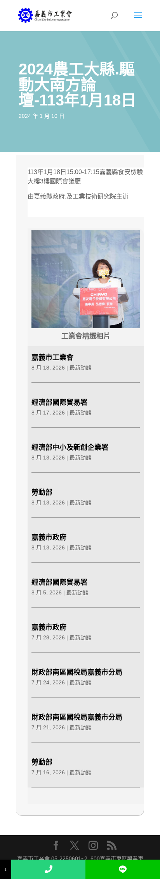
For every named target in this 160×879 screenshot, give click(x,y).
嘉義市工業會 (52, 357)
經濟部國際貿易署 (59, 402)
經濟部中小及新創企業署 (69, 447)
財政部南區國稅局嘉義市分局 (76, 672)
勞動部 (41, 492)
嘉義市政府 (48, 537)
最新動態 (80, 367)
